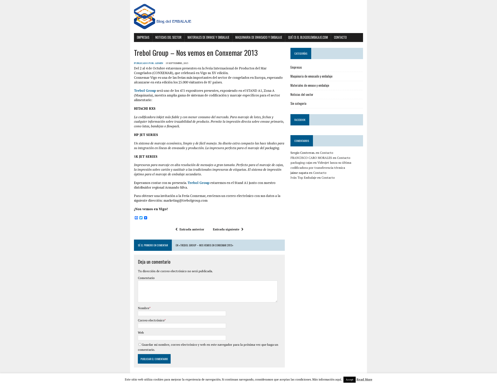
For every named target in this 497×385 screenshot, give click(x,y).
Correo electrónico (151, 320)
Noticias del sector (168, 37)
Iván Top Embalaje (303, 177)
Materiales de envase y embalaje (208, 37)
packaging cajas (301, 162)
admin (159, 63)
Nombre (143, 308)
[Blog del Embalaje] (248, 16)
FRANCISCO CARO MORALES (311, 158)
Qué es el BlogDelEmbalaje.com (308, 37)
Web (141, 332)
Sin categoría (298, 103)
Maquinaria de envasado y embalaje (258, 37)
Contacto (340, 37)
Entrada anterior (191, 229)
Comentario (146, 278)
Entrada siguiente (226, 229)
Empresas (143, 37)
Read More (364, 379)
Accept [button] (349, 379)
